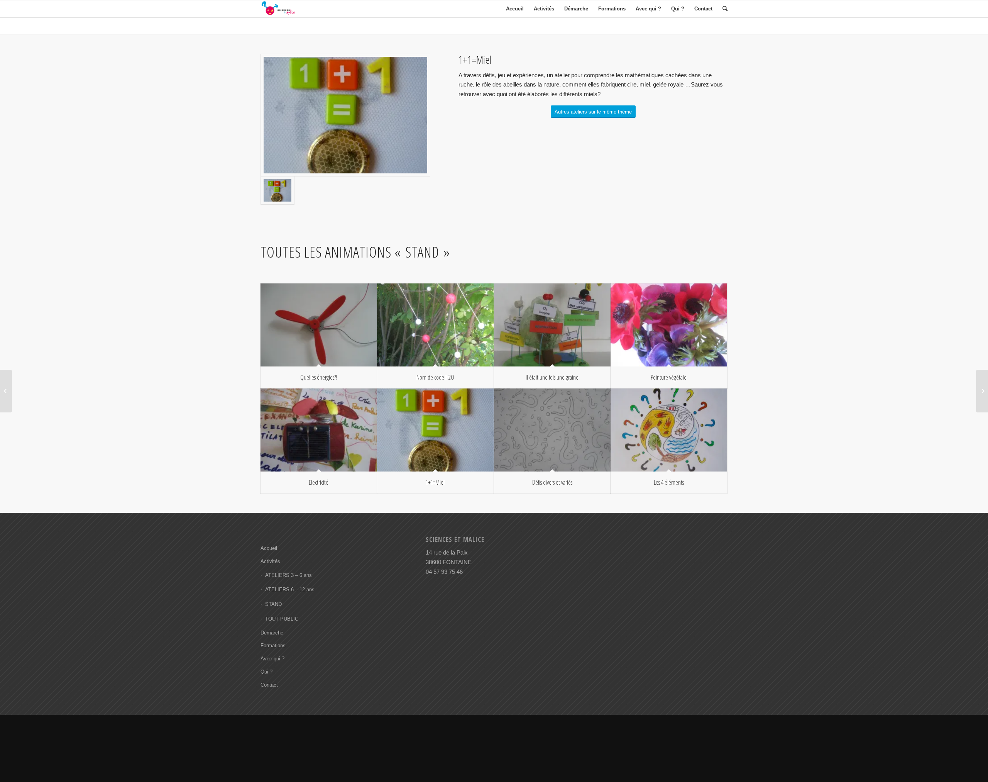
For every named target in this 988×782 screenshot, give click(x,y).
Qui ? (266, 672)
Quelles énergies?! (318, 377)
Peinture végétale (669, 377)
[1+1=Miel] (435, 430)
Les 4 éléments (669, 482)
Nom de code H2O (435, 377)
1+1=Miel (435, 482)
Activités (270, 561)
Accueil (269, 548)
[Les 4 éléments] (669, 430)
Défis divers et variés (552, 482)
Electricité (318, 482)
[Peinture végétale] (669, 324)
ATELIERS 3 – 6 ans (288, 575)
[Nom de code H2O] (435, 324)
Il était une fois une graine (552, 377)
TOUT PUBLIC (281, 619)
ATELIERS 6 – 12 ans (290, 589)
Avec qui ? (272, 659)
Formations (273, 645)
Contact (269, 685)
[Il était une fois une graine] (552, 324)
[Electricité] (319, 430)
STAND (273, 604)
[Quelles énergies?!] (319, 324)
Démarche (272, 633)
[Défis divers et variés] (552, 430)
